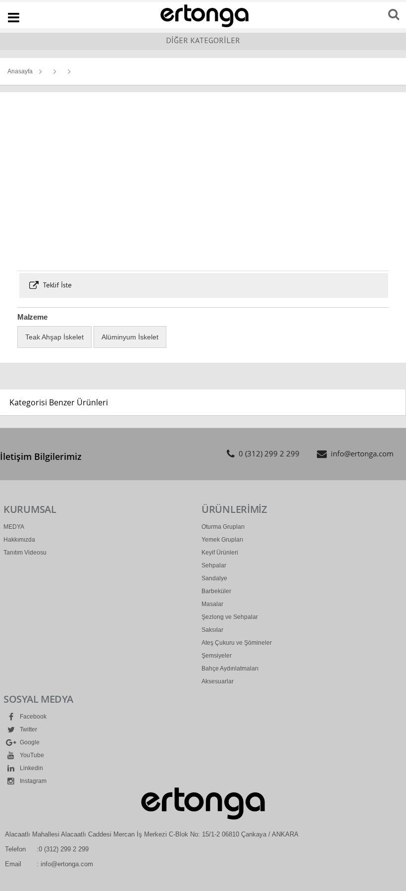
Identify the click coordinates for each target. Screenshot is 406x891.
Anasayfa (20, 71)
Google (29, 742)
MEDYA (13, 526)
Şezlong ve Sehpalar (230, 616)
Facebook (32, 716)
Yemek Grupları (222, 539)
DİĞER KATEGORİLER (203, 40)
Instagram (32, 781)
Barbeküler (216, 591)
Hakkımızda (19, 539)
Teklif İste (56, 284)
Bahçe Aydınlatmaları (230, 668)
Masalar (212, 604)
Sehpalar (214, 565)
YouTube (31, 755)
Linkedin (30, 768)
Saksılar (212, 629)
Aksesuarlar (218, 681)
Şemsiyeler (217, 655)
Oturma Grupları (223, 526)
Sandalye (214, 578)
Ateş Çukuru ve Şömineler (237, 642)
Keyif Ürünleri (220, 552)
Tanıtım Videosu (25, 552)
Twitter (27, 729)
